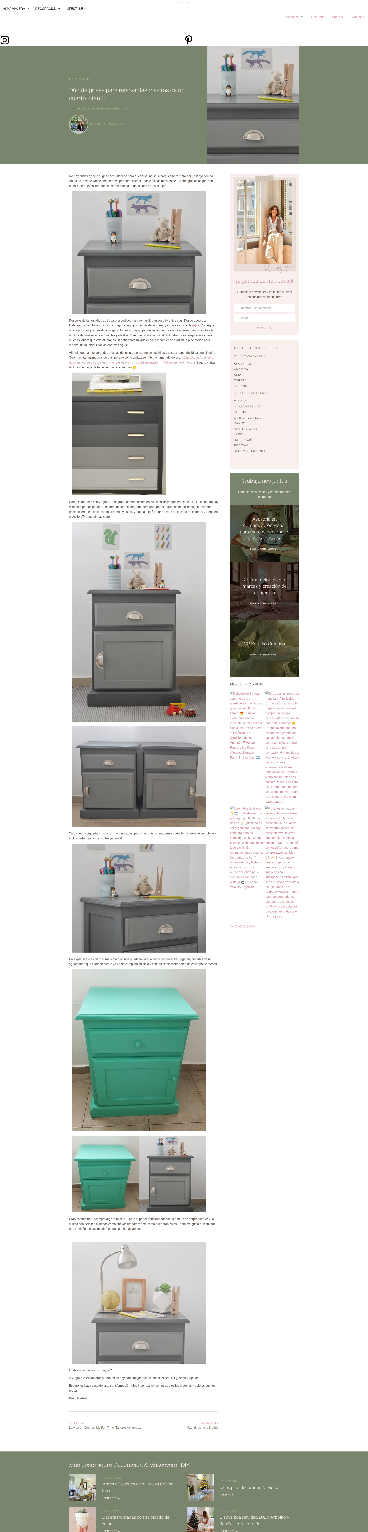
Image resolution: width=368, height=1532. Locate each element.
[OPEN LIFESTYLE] (85, 9)
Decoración (87, 108)
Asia (237, 375)
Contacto (358, 17)
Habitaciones (246, 428)
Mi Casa (240, 401)
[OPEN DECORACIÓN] (58, 9)
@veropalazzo (242, 926)
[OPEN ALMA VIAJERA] (27, 9)
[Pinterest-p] (189, 40)
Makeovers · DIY (113, 108)
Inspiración (244, 440)
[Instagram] (5, 40)
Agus (195, 325)
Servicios (292, 17)
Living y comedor (249, 417)
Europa (240, 380)
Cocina (240, 412)
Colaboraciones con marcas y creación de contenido (264, 586)
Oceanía (241, 386)
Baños (239, 423)
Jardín (240, 434)
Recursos (317, 17)
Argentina (243, 363)
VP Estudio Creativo (264, 643)
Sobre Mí (338, 17)
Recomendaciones (250, 451)
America (241, 369)
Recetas (241, 445)
